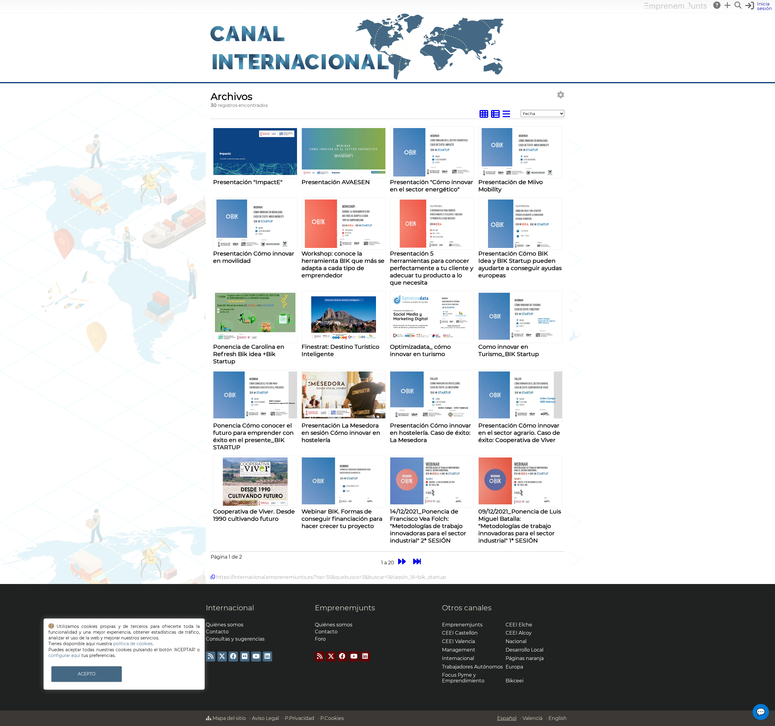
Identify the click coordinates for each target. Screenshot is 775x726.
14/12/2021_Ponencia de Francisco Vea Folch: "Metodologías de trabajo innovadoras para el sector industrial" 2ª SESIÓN (428, 526)
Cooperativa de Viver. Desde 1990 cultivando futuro (254, 515)
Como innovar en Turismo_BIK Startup (508, 350)
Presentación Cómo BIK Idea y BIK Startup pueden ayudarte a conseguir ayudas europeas (520, 264)
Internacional (230, 607)
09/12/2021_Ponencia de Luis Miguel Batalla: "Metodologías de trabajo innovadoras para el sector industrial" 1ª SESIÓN (519, 526)
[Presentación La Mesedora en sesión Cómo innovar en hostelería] (343, 417)
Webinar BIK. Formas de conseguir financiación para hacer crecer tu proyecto (342, 519)
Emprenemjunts (345, 607)
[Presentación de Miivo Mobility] (520, 175)
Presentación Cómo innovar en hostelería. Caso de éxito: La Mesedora (430, 433)
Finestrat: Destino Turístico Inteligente (340, 350)
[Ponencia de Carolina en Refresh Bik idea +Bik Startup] (255, 339)
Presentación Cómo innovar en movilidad (253, 257)
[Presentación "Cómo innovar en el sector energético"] (432, 175)
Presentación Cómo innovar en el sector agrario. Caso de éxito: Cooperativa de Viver (519, 433)
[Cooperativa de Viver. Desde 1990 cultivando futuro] (255, 504)
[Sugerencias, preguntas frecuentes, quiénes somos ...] (717, 5)
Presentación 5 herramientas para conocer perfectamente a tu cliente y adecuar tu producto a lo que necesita (431, 268)
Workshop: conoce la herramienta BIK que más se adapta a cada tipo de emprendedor (343, 264)
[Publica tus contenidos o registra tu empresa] (728, 5)
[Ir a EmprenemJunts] (675, 9)
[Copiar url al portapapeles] (213, 577)
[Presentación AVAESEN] (343, 173)
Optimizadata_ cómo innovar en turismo (420, 350)
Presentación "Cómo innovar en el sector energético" (431, 185)
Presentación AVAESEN (336, 182)
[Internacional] (357, 79)
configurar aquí (64, 655)
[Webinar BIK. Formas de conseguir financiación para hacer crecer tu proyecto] (343, 503)
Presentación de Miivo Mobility (510, 185)
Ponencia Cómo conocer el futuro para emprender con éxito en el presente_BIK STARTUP (253, 436)
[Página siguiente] (402, 562)
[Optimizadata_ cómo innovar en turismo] (432, 338)
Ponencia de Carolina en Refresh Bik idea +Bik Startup (248, 354)
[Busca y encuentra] (738, 5)
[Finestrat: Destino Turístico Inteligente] (343, 339)
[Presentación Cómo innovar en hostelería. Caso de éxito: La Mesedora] (432, 417)
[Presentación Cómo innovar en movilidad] (255, 246)
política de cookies (133, 643)
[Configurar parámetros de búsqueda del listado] (560, 95)
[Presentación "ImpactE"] (255, 173)
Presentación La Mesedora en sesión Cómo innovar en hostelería (341, 433)
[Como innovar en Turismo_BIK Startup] (520, 338)
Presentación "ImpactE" (247, 182)
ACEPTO (86, 674)
